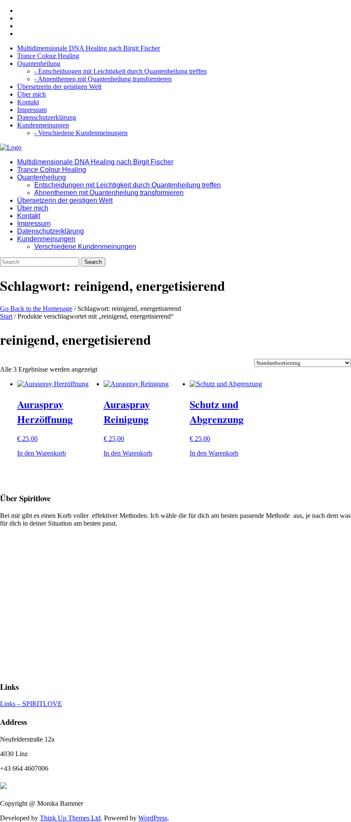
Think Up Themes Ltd (70, 818)
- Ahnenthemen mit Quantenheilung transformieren (103, 79)
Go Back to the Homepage (36, 308)
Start (6, 316)
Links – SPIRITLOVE (31, 703)
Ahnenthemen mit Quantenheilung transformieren (109, 192)
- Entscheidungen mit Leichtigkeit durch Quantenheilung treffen (120, 71)
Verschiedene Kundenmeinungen (85, 246)
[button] (41, 453)
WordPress (152, 818)
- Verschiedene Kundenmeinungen (81, 132)
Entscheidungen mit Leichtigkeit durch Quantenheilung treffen (127, 185)
